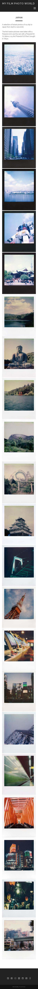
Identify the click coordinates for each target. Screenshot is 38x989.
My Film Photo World (18, 3)
